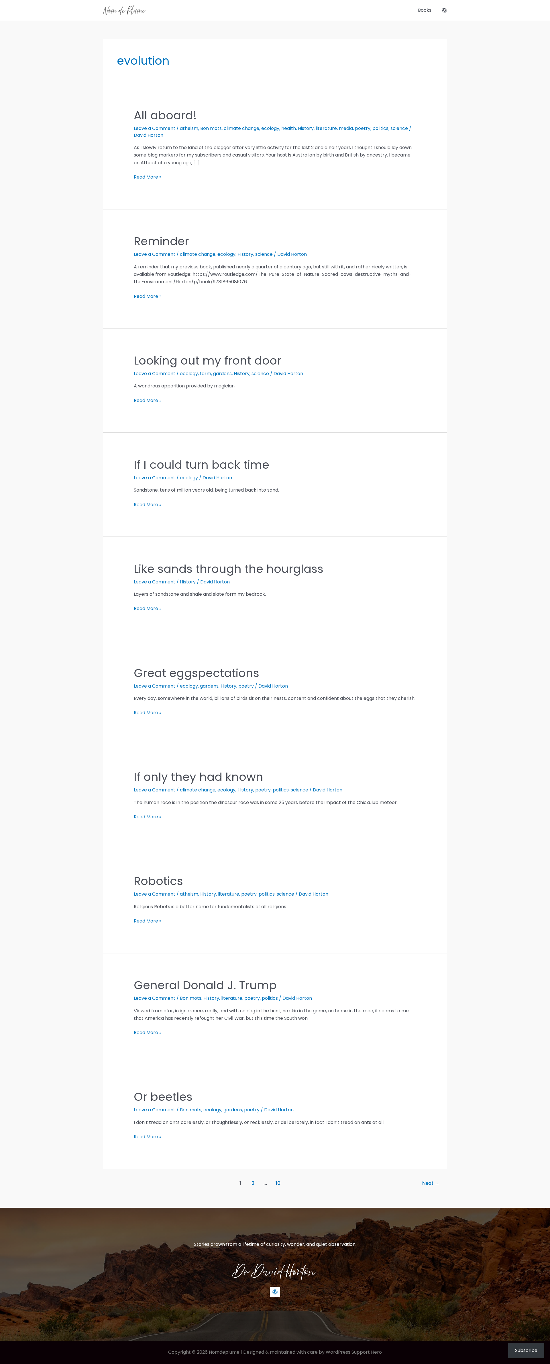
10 (278, 1183)
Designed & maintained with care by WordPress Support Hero (312, 1352)
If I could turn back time (201, 465)
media (346, 128)
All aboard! (165, 115)
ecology (270, 128)
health (288, 128)
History (306, 128)
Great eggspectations (196, 673)
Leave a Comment (154, 128)
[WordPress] (444, 10)
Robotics (158, 881)
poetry (362, 128)
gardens (222, 373)
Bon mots (211, 128)
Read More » (147, 177)
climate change (241, 128)
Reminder (161, 241)
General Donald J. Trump (205, 985)
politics (380, 128)
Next (430, 1183)
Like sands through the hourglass (228, 569)
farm (205, 373)
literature (326, 128)
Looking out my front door (207, 361)
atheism (189, 128)
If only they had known (198, 777)
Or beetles (163, 1097)
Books (424, 10)
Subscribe (526, 1350)
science (399, 128)
